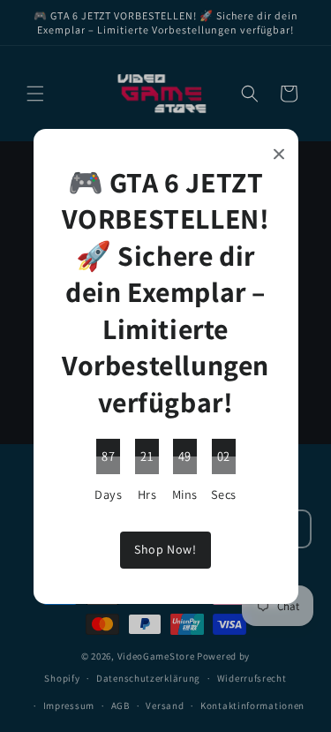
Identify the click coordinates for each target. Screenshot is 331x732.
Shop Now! (165, 549)
